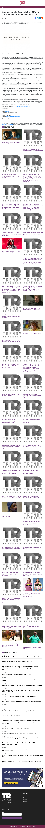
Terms (24, 796)
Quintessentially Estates (28, 56)
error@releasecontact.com (7, 124)
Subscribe (12, 818)
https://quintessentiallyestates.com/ (13, 116)
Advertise (25, 799)
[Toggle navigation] (2, 7)
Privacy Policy (26, 797)
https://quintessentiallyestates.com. (23, 106)
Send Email (7, 111)
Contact (25, 801)
